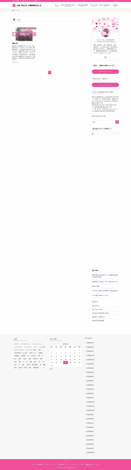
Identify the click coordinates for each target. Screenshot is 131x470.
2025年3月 (90, 389)
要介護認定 (35, 364)
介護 (39, 350)
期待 (15, 361)
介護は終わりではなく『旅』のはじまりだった (105, 281)
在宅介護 (33, 355)
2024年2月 (90, 444)
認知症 (20, 367)
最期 (41, 358)
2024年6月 (90, 427)
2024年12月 (91, 402)
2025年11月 (90, 355)
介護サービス (32, 353)
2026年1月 (90, 351)
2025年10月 (91, 359)
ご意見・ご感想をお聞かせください (89, 464)
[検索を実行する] (117, 122)
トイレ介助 (42, 347)
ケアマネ (16, 344)
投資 (30, 358)
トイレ (35, 347)
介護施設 (40, 353)
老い (40, 361)
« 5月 (50, 369)
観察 (44, 364)
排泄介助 (35, 358)
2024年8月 (90, 419)
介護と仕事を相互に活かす (101, 313)
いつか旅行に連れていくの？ (100, 295)
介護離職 (16, 355)
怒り (15, 358)
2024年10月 (91, 410)
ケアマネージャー (25, 344)
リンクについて (74, 464)
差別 (39, 355)
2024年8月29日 (110, 111)
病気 (35, 361)
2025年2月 (90, 393)
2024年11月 (90, 406)
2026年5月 (90, 343)
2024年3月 (90, 440)
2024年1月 (90, 448)
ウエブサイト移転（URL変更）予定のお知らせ (105, 290)
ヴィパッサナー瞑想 (31, 350)
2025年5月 (90, 381)
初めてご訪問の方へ (99, 317)
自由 (15, 364)
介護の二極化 (95, 286)
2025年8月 (90, 368)
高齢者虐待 (36, 367)
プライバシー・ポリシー (105, 85)
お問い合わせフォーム (105, 71)
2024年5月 (90, 431)
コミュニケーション (37, 344)
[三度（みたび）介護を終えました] (26, 5)
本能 (20, 361)
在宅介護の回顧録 (99, 320)
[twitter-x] (115, 1)
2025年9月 (90, 364)
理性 (31, 361)
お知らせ (96, 305)
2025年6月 (90, 376)
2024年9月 (90, 414)
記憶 (15, 367)
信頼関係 (23, 355)
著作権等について (63, 464)
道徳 (30, 367)
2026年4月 (90, 347)
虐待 (23, 364)
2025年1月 (90, 397)
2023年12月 (91, 452)
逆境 (25, 367)
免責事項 (40, 464)
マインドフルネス (18, 350)
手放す (25, 358)
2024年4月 (90, 435)
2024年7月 (90, 423)
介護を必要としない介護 (20, 353)
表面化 (28, 364)
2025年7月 (90, 372)
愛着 (20, 358)
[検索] (118, 1)
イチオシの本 (98, 309)
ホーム (34, 464)
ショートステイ (18, 347)
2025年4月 (90, 385)
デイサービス (27, 347)
